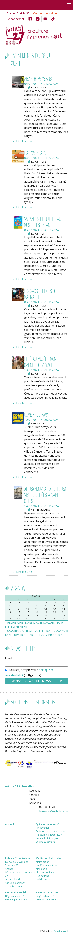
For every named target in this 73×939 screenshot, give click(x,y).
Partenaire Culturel (47, 892)
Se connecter (15, 19)
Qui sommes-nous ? (47, 824)
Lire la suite (24, 141)
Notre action (42, 861)
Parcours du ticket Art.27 (49, 834)
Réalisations (42, 875)
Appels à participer (15, 882)
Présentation (43, 827)
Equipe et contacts (45, 841)
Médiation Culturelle (48, 858)
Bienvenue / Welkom (16, 861)
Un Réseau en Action (47, 865)
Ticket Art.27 (11, 865)
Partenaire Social (15, 892)
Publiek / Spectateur (17, 858)
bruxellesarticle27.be (53, 811)
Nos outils (41, 868)
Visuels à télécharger (47, 838)
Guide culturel (12, 879)
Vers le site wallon (45, 13)
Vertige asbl (61, 931)
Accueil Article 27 (18, 13)
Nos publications (45, 872)
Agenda (9, 868)
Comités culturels (14, 886)
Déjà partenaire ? (14, 896)
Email (8, 658)
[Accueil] (36, 34)
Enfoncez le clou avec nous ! (51, 831)
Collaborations (44, 879)
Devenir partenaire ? (16, 899)
